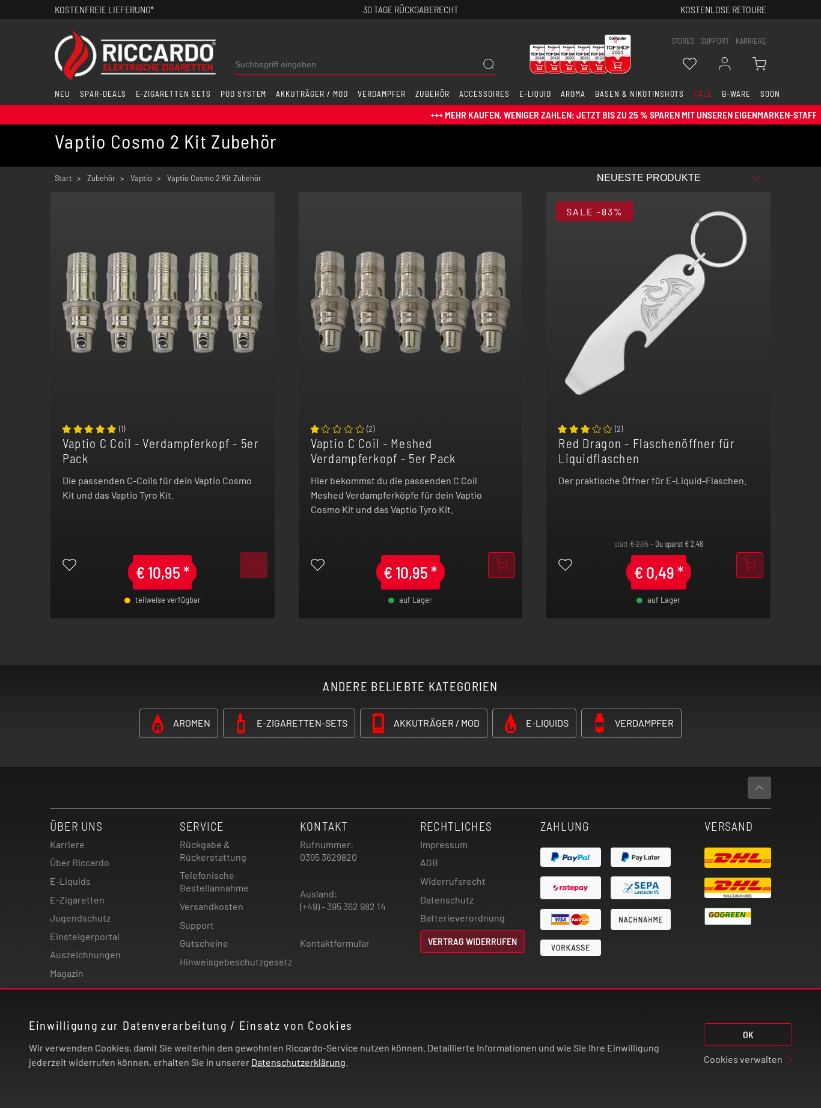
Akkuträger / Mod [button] (311, 94)
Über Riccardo (79, 862)
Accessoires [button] (484, 94)
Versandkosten (211, 906)
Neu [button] (62, 94)
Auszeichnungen (85, 954)
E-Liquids (70, 881)
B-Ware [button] (736, 94)
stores (682, 41)
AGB (429, 862)
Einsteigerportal (85, 936)
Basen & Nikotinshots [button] (639, 94)
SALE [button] (703, 94)
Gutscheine (204, 943)
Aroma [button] (573, 94)
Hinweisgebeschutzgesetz (236, 961)
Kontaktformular (335, 943)
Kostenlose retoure (723, 9)
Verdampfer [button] (382, 94)
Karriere (751, 41)
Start (63, 178)
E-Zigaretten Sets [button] (173, 94)
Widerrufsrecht (453, 881)
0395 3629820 (328, 857)
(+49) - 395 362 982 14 (343, 906)
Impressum (444, 844)
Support (197, 925)
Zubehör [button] (432, 94)
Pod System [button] (244, 94)
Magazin (67, 973)
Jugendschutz (80, 917)
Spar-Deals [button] (103, 94)
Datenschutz (447, 899)
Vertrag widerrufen (472, 941)
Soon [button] (770, 94)
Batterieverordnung (462, 917)
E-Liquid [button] (535, 94)
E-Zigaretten (77, 899)
